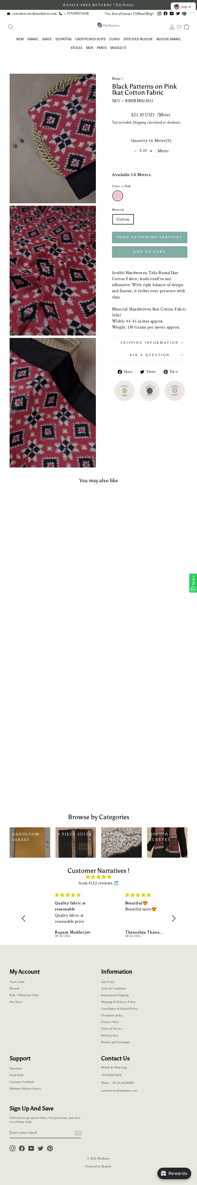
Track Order (17, 982)
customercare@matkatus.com (34, 13)
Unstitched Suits (90, 39)
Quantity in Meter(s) (151, 140)
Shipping (139, 122)
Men (89, 48)
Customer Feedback (22, 1082)
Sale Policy (108, 982)
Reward (14, 988)
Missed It (118, 48)
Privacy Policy (110, 1022)
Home (116, 78)
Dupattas (63, 39)
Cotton (123, 219)
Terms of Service (111, 1028)
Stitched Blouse (138, 39)
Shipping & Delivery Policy (118, 1002)
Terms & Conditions (113, 988)
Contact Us (128, 13)
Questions (16, 1068)
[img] (98, 877)
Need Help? (145, 13)
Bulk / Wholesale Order (24, 995)
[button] (24, 918)
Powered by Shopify (98, 1166)
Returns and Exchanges (115, 1042)
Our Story (112, 13)
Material (118, 209)
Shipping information (150, 342)
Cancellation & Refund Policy (119, 1008)
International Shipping (115, 995)
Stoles (76, 48)
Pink (118, 196)
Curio (114, 39)
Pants (102, 48)
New (20, 39)
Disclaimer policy (112, 1015)
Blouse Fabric (168, 39)
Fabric (32, 39)
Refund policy (110, 1035)
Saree (47, 39)
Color (121, 186)
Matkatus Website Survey (25, 1088)
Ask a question (149, 355)
